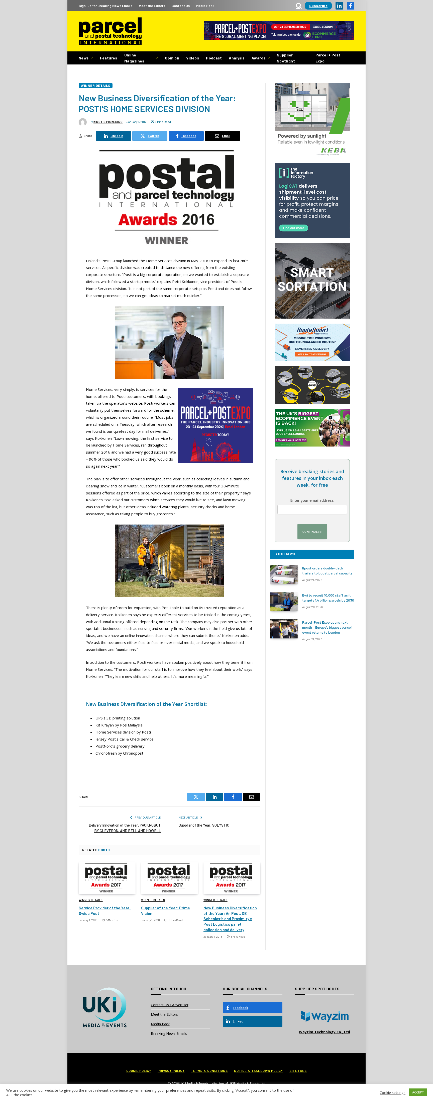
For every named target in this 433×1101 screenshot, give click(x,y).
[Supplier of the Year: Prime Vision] (169, 878)
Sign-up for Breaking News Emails (105, 6)
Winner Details (96, 85)
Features (108, 58)
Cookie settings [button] (392, 1092)
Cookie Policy (138, 1071)
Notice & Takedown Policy (258, 1071)
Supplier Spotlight (286, 58)
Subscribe (318, 6)
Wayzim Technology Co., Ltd (324, 1032)
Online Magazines (134, 58)
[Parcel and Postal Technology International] (110, 31)
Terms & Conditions (209, 1071)
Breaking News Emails (169, 1033)
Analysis (237, 58)
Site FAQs (298, 1071)
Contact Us (181, 6)
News (84, 58)
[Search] (299, 5)
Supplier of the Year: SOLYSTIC (204, 825)
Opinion (172, 58)
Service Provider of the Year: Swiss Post (105, 910)
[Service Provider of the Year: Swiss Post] (107, 878)
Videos (192, 58)
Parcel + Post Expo (328, 58)
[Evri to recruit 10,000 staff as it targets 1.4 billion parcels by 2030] (284, 601)
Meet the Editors (152, 6)
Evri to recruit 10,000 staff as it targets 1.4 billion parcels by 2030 (328, 597)
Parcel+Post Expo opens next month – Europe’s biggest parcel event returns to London (327, 627)
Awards (259, 58)
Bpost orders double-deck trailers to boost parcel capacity (327, 570)
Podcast (214, 58)
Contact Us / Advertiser (169, 1004)
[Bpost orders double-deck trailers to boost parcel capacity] (284, 574)
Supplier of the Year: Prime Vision (165, 910)
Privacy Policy (171, 1071)
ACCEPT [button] (418, 1092)
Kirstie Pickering (108, 121)
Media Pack (205, 6)
